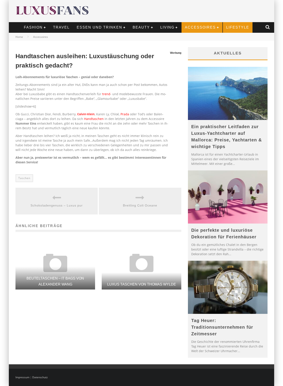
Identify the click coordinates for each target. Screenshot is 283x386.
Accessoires (200, 27)
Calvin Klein (86, 114)
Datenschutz (40, 377)
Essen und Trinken (99, 27)
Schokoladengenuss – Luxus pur (57, 205)
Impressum (22, 377)
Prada (124, 114)
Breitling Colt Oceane (140, 205)
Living (167, 27)
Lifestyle (237, 27)
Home (19, 37)
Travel (61, 27)
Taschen (24, 178)
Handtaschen (94, 119)
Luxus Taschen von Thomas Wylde (141, 284)
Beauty (141, 27)
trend (106, 94)
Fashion (33, 27)
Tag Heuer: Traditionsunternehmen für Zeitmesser (222, 327)
